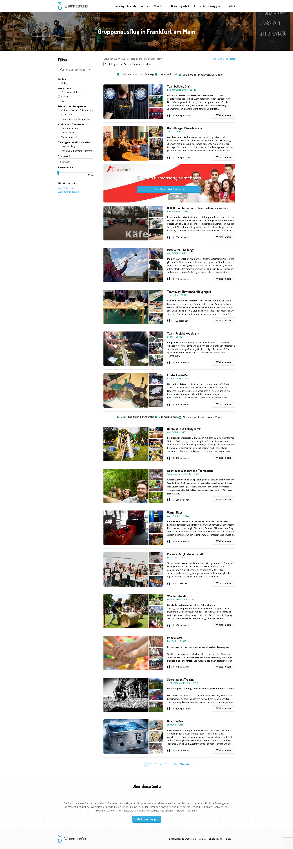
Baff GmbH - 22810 (176, 641)
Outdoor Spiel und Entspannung (77, 110)
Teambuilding (68, 146)
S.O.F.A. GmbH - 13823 (178, 515)
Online (64, 83)
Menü (232, 6)
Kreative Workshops (71, 92)
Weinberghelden (177, 596)
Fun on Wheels (68, 132)
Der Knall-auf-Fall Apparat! (184, 429)
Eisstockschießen (178, 375)
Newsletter (161, 6)
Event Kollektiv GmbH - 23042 (181, 599)
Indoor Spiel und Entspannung (76, 119)
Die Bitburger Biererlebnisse (184, 128)
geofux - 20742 (174, 336)
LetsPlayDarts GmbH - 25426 (181, 89)
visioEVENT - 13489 (176, 432)
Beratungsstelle (180, 6)
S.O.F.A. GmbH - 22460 (178, 378)
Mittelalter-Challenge (180, 250)
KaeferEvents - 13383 (177, 211)
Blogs (228, 838)
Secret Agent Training (180, 679)
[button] (135, 101)
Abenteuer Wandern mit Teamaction (190, 470)
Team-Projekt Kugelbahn (183, 333)
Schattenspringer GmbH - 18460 (183, 474)
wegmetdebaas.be (68, 191)
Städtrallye (66, 114)
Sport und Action (69, 128)
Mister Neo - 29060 (176, 557)
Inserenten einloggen (207, 6)
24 (175, 764)
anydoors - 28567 (175, 724)
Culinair (65, 96)
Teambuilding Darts (179, 86)
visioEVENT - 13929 (176, 253)
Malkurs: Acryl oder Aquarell (185, 554)
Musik (64, 101)
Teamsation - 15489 (177, 295)
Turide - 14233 (174, 131)
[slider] (58, 172)
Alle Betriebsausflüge (210, 838)
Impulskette (174, 637)
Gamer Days (175, 512)
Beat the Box (175, 721)
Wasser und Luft (69, 137)
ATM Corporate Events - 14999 (182, 682)
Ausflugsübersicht (126, 6)
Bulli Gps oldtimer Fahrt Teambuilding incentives (197, 208)
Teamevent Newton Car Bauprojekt (189, 291)
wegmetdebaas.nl (68, 188)
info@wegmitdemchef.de (182, 838)
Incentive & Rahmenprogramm (76, 150)
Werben (145, 6)
